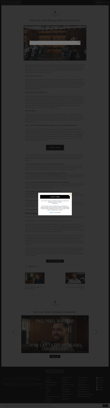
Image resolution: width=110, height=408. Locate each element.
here (57, 203)
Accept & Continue (55, 197)
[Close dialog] (70, 194)
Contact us (51, 212)
